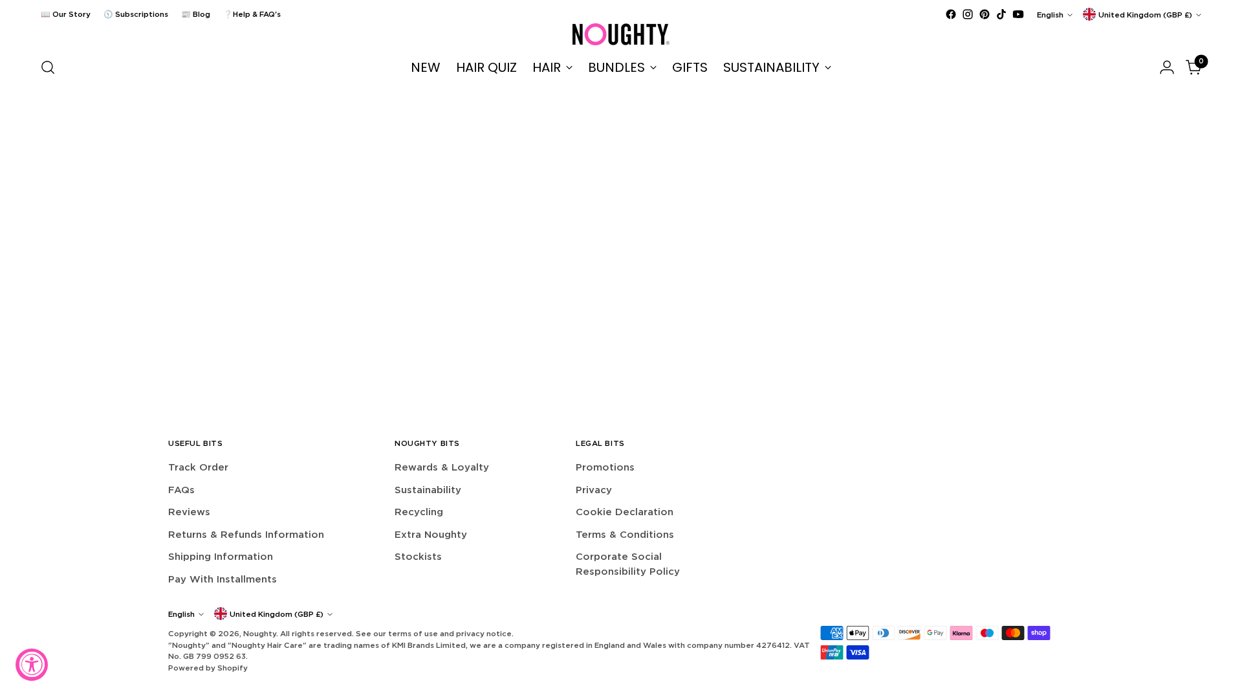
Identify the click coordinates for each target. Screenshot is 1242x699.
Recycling (419, 511)
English (1050, 14)
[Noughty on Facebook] (951, 14)
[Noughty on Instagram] (968, 14)
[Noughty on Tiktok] (1001, 14)
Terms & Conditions (625, 534)
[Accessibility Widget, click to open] (32, 665)
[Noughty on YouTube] (1018, 14)
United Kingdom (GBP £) (1145, 14)
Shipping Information (220, 556)
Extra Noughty (431, 534)
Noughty (259, 633)
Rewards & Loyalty (442, 467)
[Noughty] (621, 34)
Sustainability (428, 489)
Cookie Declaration (624, 511)
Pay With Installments (222, 579)
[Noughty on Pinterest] (984, 14)
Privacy (594, 489)
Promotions (605, 467)
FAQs (181, 489)
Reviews (189, 511)
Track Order (198, 467)
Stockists (418, 556)
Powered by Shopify (208, 667)
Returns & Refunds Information (246, 534)
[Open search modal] (48, 67)
